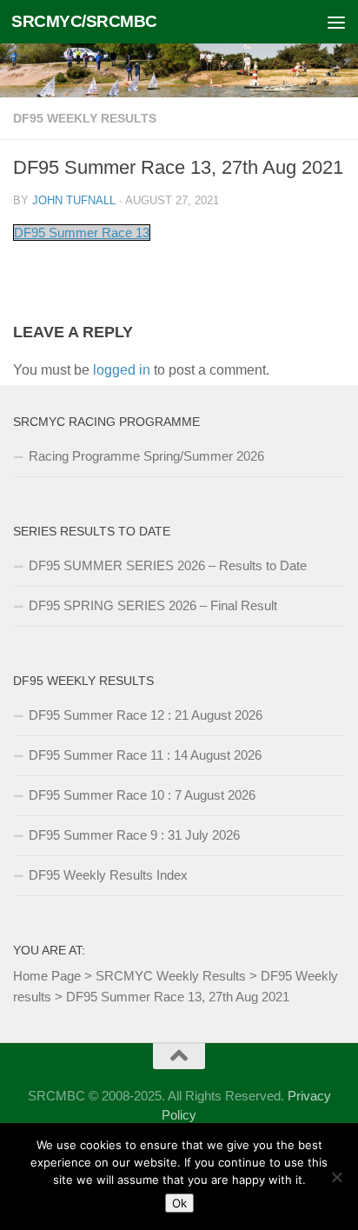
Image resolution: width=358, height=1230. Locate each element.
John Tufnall (74, 200)
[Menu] (336, 21)
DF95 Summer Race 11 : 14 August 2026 (145, 755)
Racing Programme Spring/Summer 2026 (146, 456)
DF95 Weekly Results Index (108, 875)
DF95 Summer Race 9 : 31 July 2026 (134, 835)
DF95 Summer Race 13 (81, 232)
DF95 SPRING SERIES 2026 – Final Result (153, 605)
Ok (179, 1203)
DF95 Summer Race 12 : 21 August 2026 (145, 715)
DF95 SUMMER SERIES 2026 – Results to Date (168, 565)
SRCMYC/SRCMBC (84, 21)
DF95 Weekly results (84, 118)
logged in (121, 369)
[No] (336, 1177)
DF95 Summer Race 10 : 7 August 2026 (142, 795)
